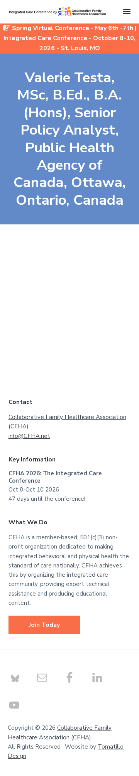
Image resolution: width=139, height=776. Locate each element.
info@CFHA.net (29, 436)
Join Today (44, 625)
